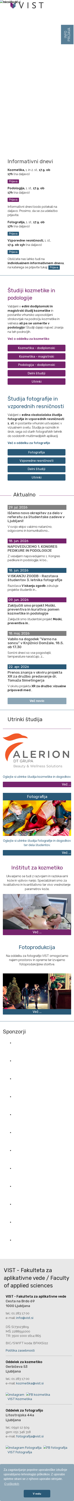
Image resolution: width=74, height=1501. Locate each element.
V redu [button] (37, 1493)
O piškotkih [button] (11, 1484)
